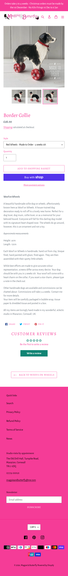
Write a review (34, 353)
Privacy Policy (13, 412)
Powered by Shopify (45, 565)
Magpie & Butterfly (29, 565)
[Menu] (62, 16)
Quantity (7, 151)
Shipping (7, 127)
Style (5, 138)
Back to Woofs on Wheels (36, 374)
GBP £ (33, 527)
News (9, 438)
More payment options (34, 185)
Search (9, 403)
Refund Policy (13, 421)
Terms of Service (14, 429)
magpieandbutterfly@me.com (21, 480)
